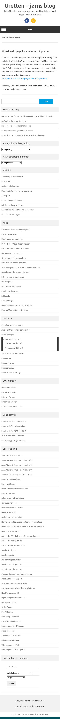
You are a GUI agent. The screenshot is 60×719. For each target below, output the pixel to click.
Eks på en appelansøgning (12, 325)
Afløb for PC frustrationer (12, 455)
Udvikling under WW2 (10, 645)
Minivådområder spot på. (12, 569)
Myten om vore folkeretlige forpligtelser (18, 588)
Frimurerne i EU (7, 368)
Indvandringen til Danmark (12, 200)
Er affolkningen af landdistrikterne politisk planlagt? (23, 135)
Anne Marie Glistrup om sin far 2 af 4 (16, 465)
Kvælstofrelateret (35, 86)
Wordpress (43, 714)
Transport (5, 196)
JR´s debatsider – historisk (12, 436)
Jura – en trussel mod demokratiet (15, 330)
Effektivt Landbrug (19, 86)
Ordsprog (5, 181)
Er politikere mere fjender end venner (17, 131)
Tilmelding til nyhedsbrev (12, 177)
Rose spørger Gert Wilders (12, 626)
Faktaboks (5, 296)
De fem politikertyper (10, 186)
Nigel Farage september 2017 (13, 598)
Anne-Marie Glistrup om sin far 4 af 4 (16, 474)
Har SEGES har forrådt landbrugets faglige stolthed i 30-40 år (27, 116)
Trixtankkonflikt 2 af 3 (14, 343)
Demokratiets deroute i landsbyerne (16, 191)
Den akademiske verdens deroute (15, 272)
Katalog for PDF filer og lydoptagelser (17, 210)
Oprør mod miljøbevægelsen (13, 258)
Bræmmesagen (7, 335)
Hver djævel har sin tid (10, 531)
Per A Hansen (7, 612)
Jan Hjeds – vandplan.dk (11, 541)
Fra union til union (8, 392)
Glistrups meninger (9, 503)
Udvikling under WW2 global (13, 650)
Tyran (23, 89)
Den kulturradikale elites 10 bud (14, 489)
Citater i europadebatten (12, 406)
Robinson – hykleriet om (11, 621)
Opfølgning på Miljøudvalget (13, 441)
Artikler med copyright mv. (12, 205)
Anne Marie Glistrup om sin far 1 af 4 (16, 460)
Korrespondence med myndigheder (16, 230)
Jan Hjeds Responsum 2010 (12, 546)
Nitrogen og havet (9, 602)
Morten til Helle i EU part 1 (12, 579)
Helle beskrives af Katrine (12, 508)
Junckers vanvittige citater (12, 564)
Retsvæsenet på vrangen (11, 372)
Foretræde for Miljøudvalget (13, 426)
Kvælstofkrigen (7, 301)
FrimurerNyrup (7, 363)
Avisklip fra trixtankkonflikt (12, 353)
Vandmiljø (11, 89)
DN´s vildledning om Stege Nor (14, 121)
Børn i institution (8, 484)
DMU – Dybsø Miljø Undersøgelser (15, 244)
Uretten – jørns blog (30, 5)
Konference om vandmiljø (12, 239)
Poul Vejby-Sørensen (10, 617)
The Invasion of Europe (11, 635)
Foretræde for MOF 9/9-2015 (13, 431)
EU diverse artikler (9, 402)
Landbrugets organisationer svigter (16, 126)
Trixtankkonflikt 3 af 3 (14, 348)
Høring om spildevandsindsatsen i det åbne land (21, 522)
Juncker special (7, 555)
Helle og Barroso (8, 512)
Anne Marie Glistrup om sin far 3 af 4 (16, 470)
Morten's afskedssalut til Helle (14, 583)
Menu (30, 29)
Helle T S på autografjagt (12, 517)
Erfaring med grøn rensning (12, 277)
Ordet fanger (7, 607)
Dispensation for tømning (12, 253)
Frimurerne (6, 358)
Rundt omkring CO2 (9, 291)
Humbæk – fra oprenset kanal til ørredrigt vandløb (22, 527)
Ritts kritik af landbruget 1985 (13, 263)
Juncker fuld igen (8, 550)
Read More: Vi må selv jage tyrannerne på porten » (24, 78)
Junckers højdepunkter (11, 560)
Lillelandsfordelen (8, 388)
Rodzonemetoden (9, 234)
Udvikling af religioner (10, 640)
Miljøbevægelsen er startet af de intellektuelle (20, 267)
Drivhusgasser (7, 282)
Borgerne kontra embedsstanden (15, 248)
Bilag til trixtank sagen (10, 215)
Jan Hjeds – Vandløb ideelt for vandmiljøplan (20, 536)
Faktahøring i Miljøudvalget (12, 498)
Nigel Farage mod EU (10, 593)
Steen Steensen (7, 631)
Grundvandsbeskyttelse (11, 286)
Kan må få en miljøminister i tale (14, 310)
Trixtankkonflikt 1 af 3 (12, 339)
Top (56, 715)
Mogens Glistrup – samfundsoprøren (16, 574)
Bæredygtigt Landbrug (10, 479)
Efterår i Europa (8, 397)
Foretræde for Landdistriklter (13, 421)
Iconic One (16, 714)
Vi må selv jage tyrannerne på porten (26, 51)
